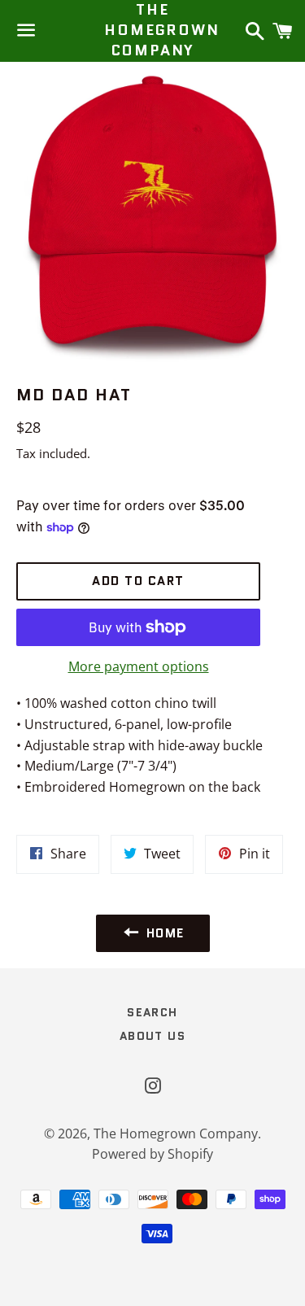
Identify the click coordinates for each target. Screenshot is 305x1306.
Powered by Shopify (152, 1154)
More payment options (138, 666)
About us (152, 1036)
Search (152, 1012)
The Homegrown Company (152, 30)
